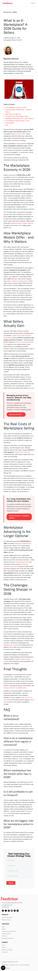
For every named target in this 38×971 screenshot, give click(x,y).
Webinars (4, 936)
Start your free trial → (16, 414)
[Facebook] (9, 911)
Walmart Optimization (8, 938)
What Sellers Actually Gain (13, 114)
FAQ (6, 125)
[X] (6, 911)
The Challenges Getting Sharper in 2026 (17, 120)
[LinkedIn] (3, 911)
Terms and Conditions (24, 965)
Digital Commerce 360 (18, 134)
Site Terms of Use (14, 965)
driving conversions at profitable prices (15, 688)
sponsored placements (22, 562)
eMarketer (14, 177)
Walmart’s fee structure (22, 452)
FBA (22, 272)
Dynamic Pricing (6, 919)
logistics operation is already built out (18, 281)
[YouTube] (12, 911)
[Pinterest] (18, 911)
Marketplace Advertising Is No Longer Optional (19, 118)
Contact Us (5, 952)
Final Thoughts (9, 123)
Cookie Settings (6, 968)
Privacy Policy (5, 965)
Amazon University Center (9, 931)
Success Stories (6, 933)
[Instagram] (15, 911)
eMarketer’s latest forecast (23, 543)
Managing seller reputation (11, 645)
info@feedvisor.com (7, 905)
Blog (3, 926)
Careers (4, 947)
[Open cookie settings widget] (3, 968)
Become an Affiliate (7, 950)
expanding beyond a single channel (21, 223)
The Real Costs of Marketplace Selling (16, 116)
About (3, 945)
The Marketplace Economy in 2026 (15, 107)
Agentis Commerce (7, 917)
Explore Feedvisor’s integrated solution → (19, 517)
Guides (4, 929)
